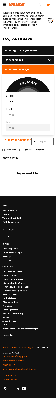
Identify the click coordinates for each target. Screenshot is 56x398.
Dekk (4, 205)
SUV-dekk (7, 214)
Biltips (5, 243)
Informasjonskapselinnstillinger (19, 368)
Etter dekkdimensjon (17, 69)
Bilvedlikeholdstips (12, 252)
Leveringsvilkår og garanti (15, 287)
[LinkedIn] (17, 388)
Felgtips (6, 260)
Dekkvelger (27, 347)
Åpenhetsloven (9, 275)
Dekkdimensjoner (11, 222)
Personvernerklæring (12, 313)
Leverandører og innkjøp (14, 290)
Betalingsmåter (10, 309)
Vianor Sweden (9, 379)
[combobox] (28, 101)
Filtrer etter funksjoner (16, 139)
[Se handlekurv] (48, 4)
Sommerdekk (12, 150)
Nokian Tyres (9, 229)
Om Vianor (7, 266)
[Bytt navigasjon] (4, 4)
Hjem (5, 347)
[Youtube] (24, 388)
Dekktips (6, 256)
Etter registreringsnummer (21, 50)
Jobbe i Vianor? (10, 298)
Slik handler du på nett (13, 283)
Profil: (9, 108)
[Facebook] (11, 388)
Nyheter (6, 317)
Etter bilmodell (14, 60)
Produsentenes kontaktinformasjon (20, 328)
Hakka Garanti (9, 294)
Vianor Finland (9, 375)
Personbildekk (9, 210)
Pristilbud (7, 306)
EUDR (4, 325)
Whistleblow (8, 364)
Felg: (8, 121)
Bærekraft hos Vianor (12, 271)
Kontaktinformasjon (12, 279)
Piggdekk (27, 150)
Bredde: (10, 95)
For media (7, 334)
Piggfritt (40, 150)
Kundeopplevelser (11, 249)
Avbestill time (9, 321)
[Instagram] (5, 388)
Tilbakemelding (10, 302)
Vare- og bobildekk (11, 218)
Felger (5, 235)
